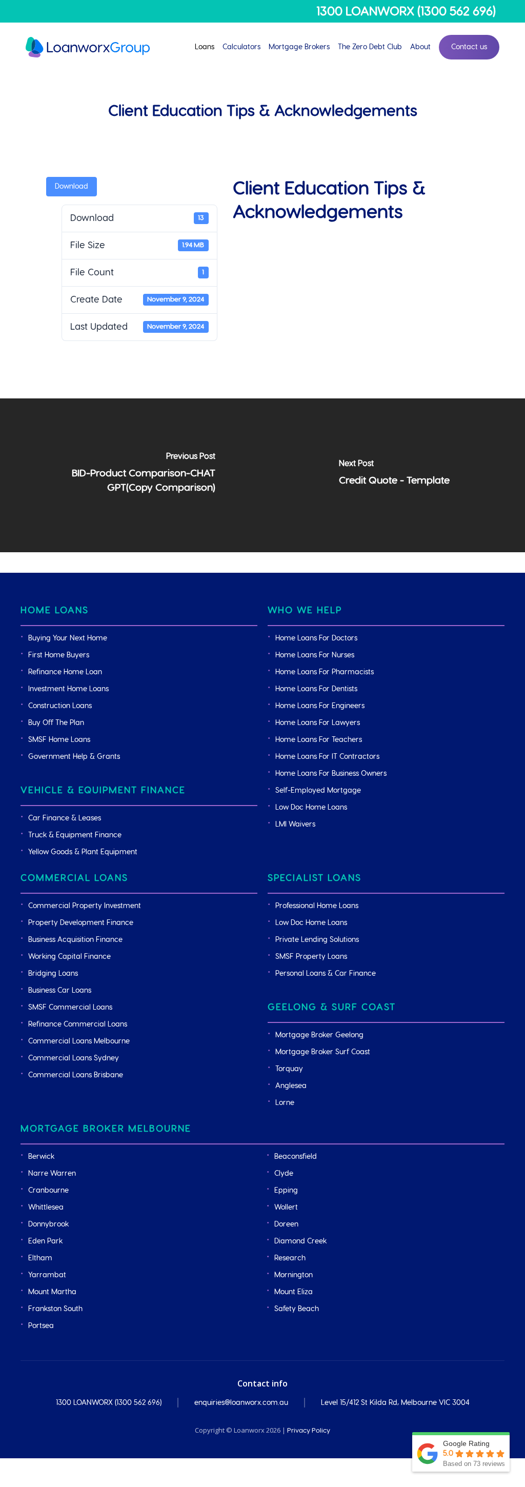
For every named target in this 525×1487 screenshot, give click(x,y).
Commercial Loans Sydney (73, 1058)
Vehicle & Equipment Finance (103, 790)
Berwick (41, 1156)
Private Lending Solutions (317, 939)
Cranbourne (48, 1190)
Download (71, 186)
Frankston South (55, 1309)
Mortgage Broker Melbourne (106, 1128)
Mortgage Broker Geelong (319, 1035)
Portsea (41, 1326)
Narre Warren (52, 1173)
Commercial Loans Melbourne (79, 1041)
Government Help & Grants (74, 756)
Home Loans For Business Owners (331, 773)
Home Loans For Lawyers (317, 723)
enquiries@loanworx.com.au (241, 1402)
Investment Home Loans (68, 689)
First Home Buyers (58, 655)
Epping (286, 1190)
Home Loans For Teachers (318, 740)
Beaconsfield (295, 1156)
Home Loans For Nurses (314, 655)
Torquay (289, 1069)
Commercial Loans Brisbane (75, 1075)
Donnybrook (48, 1224)
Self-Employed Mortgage (318, 790)
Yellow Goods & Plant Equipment (82, 852)
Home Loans (55, 610)
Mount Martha (52, 1292)
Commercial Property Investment (84, 906)
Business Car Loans (59, 990)
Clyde (283, 1173)
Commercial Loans (74, 878)
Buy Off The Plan (56, 723)
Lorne (284, 1103)
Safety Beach (296, 1309)
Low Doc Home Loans (311, 807)
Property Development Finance (80, 923)
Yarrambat (47, 1275)
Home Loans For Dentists (316, 689)
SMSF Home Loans (59, 740)
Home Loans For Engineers (320, 706)
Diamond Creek (300, 1241)
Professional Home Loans (316, 906)
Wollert (286, 1207)
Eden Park (45, 1241)
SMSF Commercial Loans (70, 1007)
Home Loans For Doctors (316, 638)
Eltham (40, 1258)
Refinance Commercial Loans (77, 1024)
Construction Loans (60, 706)
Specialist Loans (314, 878)
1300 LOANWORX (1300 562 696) (406, 12)
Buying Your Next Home (67, 638)
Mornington (293, 1275)
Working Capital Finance (69, 956)
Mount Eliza (293, 1292)
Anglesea (291, 1086)
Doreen (286, 1224)
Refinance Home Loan (65, 672)
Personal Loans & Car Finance (325, 973)
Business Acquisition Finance (75, 939)
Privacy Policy (308, 1431)
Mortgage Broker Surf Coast (322, 1052)
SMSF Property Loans (311, 956)
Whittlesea (46, 1207)
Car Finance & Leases (64, 818)
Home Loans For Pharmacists (324, 672)
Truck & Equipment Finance (75, 835)
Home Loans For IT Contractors (327, 756)
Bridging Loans (53, 973)
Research (290, 1258)
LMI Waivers (295, 824)
